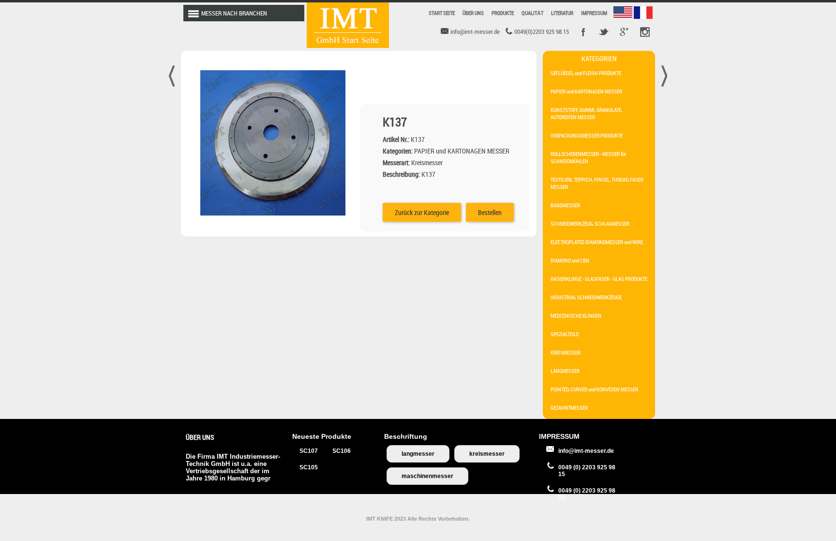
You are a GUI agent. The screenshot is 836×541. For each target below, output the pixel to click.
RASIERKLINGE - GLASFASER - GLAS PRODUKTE (599, 278)
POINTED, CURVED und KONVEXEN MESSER (594, 389)
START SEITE (442, 12)
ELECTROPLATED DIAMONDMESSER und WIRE (597, 242)
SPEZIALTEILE (565, 334)
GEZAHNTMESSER (569, 407)
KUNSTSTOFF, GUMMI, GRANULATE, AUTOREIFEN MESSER (586, 113)
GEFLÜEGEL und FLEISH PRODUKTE (586, 73)
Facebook (583, 32)
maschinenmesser (427, 476)
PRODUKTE (503, 12)
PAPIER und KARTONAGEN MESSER (586, 91)
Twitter (603, 32)
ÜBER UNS (473, 12)
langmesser (418, 453)
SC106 (341, 451)
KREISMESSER (566, 352)
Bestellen (490, 212)
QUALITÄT (532, 12)
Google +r (624, 32)
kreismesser (487, 453)
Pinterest (644, 32)
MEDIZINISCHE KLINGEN (576, 315)
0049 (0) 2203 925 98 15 (586, 471)
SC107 (308, 451)
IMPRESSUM (594, 12)
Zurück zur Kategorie (422, 212)
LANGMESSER (565, 370)
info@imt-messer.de (586, 451)
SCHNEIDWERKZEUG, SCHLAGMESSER (590, 223)
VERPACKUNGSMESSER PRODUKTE (587, 135)
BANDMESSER (565, 205)
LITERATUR (562, 12)
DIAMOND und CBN (570, 260)
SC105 (308, 467)
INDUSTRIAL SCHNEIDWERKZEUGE (586, 297)
